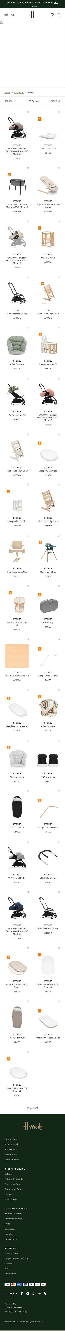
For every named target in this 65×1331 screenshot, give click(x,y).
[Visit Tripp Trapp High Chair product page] (48, 277)
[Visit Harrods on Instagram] (27, 1293)
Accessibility (10, 1303)
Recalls (8, 1233)
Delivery (8, 1173)
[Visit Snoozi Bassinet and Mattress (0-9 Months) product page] (17, 168)
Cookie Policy (11, 1238)
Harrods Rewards (13, 1213)
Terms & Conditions (13, 1307)
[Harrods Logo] (32, 1125)
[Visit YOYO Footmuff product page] (17, 791)
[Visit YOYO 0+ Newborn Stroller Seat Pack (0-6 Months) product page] (17, 112)
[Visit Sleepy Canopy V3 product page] (48, 328)
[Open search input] (12, 14)
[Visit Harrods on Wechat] (45, 1293)
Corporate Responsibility (16, 1258)
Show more (13, 63)
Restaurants (10, 1154)
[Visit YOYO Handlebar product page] (48, 841)
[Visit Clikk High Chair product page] (48, 535)
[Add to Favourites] (27, 112)
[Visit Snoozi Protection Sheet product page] (48, 1001)
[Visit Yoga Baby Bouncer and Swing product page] (48, 168)
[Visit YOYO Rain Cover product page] (17, 378)
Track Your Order (13, 1183)
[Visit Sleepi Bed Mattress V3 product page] (17, 690)
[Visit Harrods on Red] (39, 1293)
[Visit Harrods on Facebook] (22, 1293)
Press (7, 1268)
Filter (54, 100)
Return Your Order (13, 1188)
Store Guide (10, 1149)
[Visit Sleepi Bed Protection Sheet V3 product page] (48, 948)
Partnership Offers (13, 1218)
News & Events (12, 1159)
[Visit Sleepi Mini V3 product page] (48, 221)
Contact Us (10, 1228)
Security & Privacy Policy (16, 1311)
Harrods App (11, 1199)
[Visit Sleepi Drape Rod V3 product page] (48, 639)
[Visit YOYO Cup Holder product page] (17, 841)
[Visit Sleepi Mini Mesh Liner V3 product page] (17, 586)
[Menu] (6, 14)
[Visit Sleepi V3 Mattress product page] (48, 434)
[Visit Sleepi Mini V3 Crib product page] (17, 485)
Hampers (9, 1194)
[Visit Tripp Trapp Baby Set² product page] (17, 535)
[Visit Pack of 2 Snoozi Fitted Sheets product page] (17, 948)
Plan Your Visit (11, 1144)
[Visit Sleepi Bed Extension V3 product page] (17, 639)
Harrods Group (12, 1253)
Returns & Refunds (14, 1178)
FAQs (7, 1223)
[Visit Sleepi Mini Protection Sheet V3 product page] (17, 1052)
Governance (10, 1273)
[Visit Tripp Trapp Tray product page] (48, 112)
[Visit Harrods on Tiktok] (33, 1293)
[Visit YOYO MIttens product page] (48, 740)
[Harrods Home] (32, 14)
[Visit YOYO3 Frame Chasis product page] (17, 277)
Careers (8, 1263)
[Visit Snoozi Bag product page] (48, 586)
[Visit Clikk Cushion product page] (17, 328)
